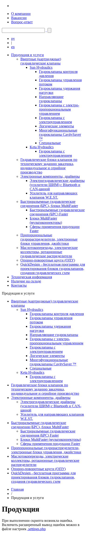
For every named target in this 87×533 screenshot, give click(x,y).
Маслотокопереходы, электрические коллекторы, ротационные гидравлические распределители (49, 252)
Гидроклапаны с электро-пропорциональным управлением (59, 109)
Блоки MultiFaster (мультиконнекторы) (46, 220)
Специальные (50, 143)
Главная (17, 489)
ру (13, 39)
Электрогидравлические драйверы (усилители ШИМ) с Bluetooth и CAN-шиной (57, 185)
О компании (21, 14)
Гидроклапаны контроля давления (57, 314)
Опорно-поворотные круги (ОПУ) (47, 260)
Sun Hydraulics (41, 67)
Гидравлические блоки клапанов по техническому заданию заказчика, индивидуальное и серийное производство (48, 166)
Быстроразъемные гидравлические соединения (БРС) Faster (57, 212)
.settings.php (36, 529)
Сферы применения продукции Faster (50, 444)
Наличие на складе (26, 281)
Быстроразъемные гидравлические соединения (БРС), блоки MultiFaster (49, 204)
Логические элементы (56, 126)
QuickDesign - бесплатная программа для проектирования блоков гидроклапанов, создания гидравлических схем (52, 268)
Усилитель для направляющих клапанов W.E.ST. (53, 195)
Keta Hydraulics (42, 147)
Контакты (19, 285)
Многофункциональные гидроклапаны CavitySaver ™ (60, 134)
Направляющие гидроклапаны (51, 99)
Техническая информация (31, 277)
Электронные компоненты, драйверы (50, 176)
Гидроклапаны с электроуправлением (55, 120)
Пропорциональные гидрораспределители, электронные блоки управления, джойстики (48, 239)
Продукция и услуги (27, 55)
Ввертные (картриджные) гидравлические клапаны (40, 61)
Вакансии (19, 18)
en (13, 47)
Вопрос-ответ (22, 22)
